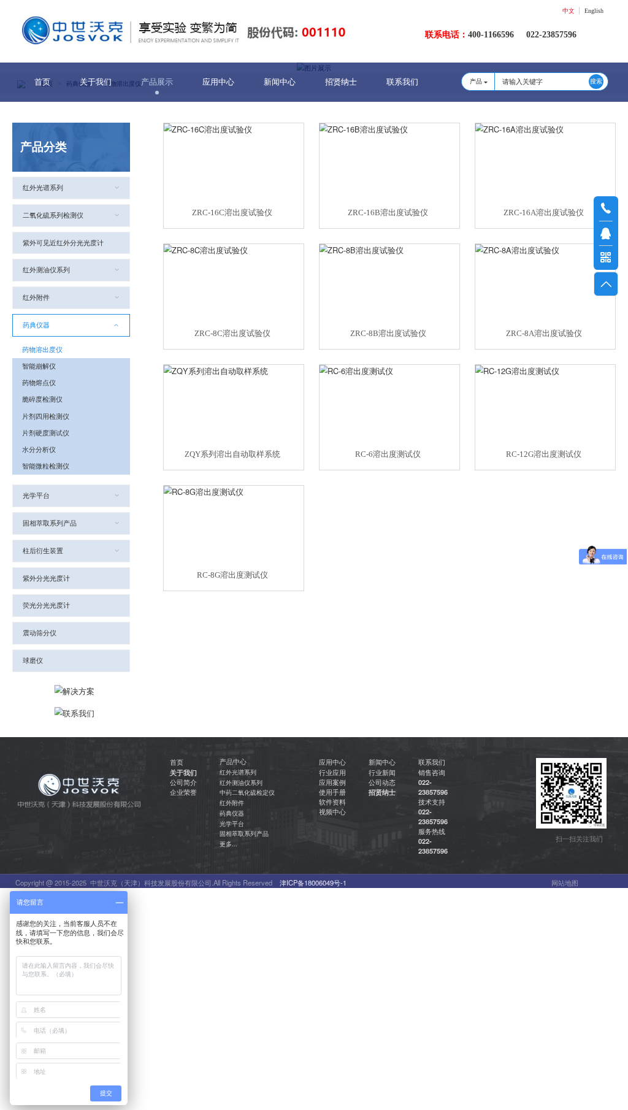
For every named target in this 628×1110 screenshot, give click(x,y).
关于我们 (96, 82)
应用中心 (218, 82)
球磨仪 (33, 660)
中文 (568, 10)
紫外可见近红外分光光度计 (63, 243)
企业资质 (183, 801)
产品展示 (157, 82)
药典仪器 (36, 325)
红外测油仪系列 (46, 270)
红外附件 (36, 297)
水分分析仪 (39, 449)
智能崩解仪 (39, 366)
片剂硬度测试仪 (45, 433)
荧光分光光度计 (46, 605)
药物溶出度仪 (42, 349)
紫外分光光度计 (46, 578)
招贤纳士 (341, 82)
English (593, 10)
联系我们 (402, 82)
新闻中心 (280, 82)
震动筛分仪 (39, 633)
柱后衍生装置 (43, 550)
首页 (42, 82)
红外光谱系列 (43, 187)
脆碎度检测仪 (42, 399)
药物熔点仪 (39, 382)
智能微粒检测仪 (45, 466)
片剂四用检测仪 (45, 416)
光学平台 (36, 495)
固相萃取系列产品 (50, 523)
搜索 (596, 81)
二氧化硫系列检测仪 (53, 215)
